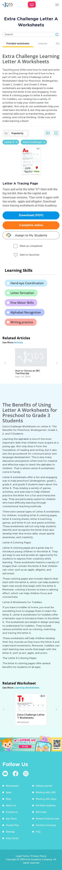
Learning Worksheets (26, 687)
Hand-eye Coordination (27, 283)
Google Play (12, 825)
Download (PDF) (31, 215)
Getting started (44, 785)
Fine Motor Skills (22, 303)
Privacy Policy (38, 856)
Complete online (31, 225)
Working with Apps (46, 798)
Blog (8, 798)
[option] (31, 363)
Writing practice (21, 322)
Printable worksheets (17, 43)
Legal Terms (22, 856)
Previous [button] (5, 363)
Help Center (12, 838)
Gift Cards (41, 812)
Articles (18, 342)
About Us (11, 805)
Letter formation (22, 293)
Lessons (42, 43)
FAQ (38, 831)
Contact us (12, 812)
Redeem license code (47, 818)
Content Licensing (46, 825)
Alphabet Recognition (25, 312)
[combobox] (18, 133)
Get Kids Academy (46, 805)
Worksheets (12, 785)
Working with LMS (45, 792)
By (6, 133)
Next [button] (56, 363)
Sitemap (10, 831)
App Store (11, 818)
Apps (9, 792)
